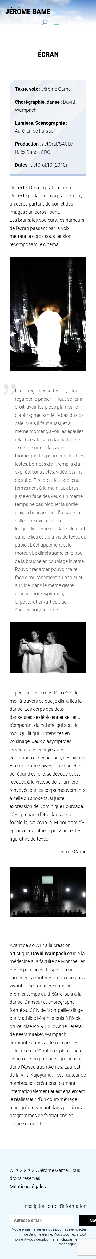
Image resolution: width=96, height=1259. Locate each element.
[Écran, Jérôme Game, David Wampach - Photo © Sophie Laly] (48, 371)
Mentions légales (28, 1186)
